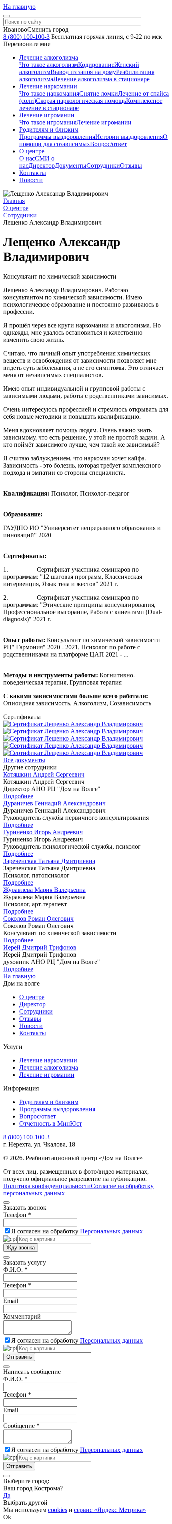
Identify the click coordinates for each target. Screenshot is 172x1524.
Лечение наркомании (48, 1060)
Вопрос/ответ (108, 144)
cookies (57, 1509)
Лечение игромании (104, 122)
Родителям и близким (48, 1101)
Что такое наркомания (49, 93)
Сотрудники (103, 165)
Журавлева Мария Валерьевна (44, 889)
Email (10, 1300)
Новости (31, 1025)
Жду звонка (20, 1248)
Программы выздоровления (57, 136)
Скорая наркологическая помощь (81, 100)
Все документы (24, 760)
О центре (31, 997)
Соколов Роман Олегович (38, 918)
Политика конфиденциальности (47, 1186)
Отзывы (131, 165)
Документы (70, 165)
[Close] (6, 1202)
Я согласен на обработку (77, 1231)
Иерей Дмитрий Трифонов (39, 947)
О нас (27, 158)
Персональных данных (111, 1231)
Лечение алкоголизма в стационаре (101, 79)
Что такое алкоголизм (48, 64)
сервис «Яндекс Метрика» (110, 1509)
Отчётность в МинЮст (50, 1123)
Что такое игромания (47, 122)
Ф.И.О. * (15, 1269)
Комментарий (22, 1316)
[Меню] (6, 16)
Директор (41, 165)
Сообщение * (21, 1425)
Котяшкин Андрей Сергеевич (43, 774)
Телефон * (17, 1214)
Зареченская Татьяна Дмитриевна (49, 860)
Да (6, 1495)
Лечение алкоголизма (48, 1067)
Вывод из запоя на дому (83, 71)
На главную (19, 6)
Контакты (32, 1033)
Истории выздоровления (129, 136)
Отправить (19, 1357)
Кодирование (96, 64)
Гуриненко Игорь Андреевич (43, 832)
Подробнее (18, 796)
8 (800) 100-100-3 (26, 36)
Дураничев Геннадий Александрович (54, 803)
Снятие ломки (98, 93)
